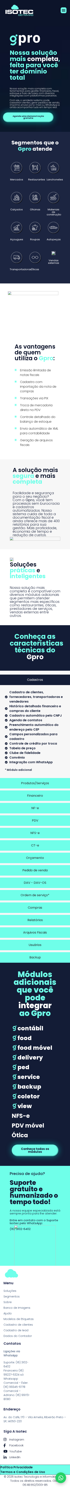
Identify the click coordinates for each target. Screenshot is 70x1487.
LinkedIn (14, 1457)
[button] (63, 10)
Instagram (16, 1439)
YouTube (15, 1451)
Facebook (16, 1445)
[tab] (35, 680)
